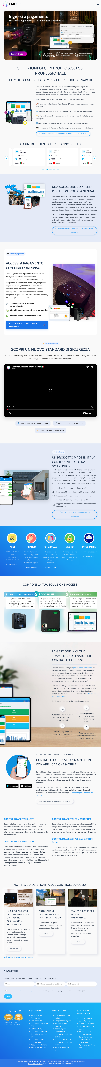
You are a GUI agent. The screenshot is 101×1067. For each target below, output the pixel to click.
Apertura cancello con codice (63, 1035)
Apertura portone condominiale (61, 1030)
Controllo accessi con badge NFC (71, 819)
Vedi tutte (50, 612)
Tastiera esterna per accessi (38, 1049)
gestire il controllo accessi (83, 667)
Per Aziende (35, 1018)
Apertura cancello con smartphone (63, 1043)
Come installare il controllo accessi (85, 1019)
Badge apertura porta (63, 1020)
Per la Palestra (36, 1015)
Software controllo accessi (62, 1049)
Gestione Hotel (36, 1020)
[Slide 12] (57, 169)
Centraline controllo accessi (86, 1027)
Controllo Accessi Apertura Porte (37, 1041)
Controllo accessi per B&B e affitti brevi (72, 840)
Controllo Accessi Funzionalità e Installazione (85, 1040)
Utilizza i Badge (37, 1028)
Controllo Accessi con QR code (39, 1035)
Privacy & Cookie (33, 1064)
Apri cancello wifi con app (87, 1046)
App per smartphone (39, 1045)
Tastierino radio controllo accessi (85, 1033)
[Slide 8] (51, 169)
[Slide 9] (53, 169)
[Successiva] (94, 158)
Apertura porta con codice (62, 1017)
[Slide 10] (54, 169)
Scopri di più (10, 565)
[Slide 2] (43, 169)
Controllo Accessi (37, 1010)
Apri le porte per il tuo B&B (39, 1025)
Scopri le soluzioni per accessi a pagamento (23, 324)
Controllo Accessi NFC (39, 1031)
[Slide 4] (46, 169)
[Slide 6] (49, 169)
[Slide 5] (47, 169)
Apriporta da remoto (63, 1039)
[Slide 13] (58, 169)
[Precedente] (6, 158)
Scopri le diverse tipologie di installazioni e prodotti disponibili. (63, 134)
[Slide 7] (50, 169)
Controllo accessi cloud (19, 842)
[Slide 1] (42, 169)
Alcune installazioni (86, 1023)
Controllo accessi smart (19, 819)
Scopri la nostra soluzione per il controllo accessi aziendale (74, 230)
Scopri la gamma (19, 612)
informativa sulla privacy (25, 991)
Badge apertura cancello (61, 1025)
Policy (41, 1064)
